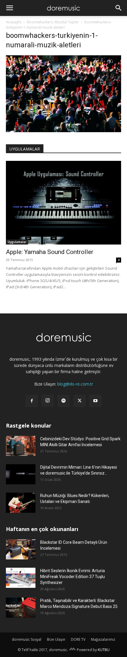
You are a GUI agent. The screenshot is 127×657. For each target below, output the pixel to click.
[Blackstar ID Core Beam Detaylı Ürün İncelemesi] (20, 549)
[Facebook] (32, 401)
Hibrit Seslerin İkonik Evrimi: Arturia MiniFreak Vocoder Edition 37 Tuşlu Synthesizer (72, 576)
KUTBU (104, 649)
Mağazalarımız (103, 639)
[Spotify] (63, 401)
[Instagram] (47, 401)
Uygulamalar (17, 242)
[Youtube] (95, 401)
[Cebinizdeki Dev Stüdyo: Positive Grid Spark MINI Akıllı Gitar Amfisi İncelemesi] (20, 446)
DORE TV (78, 639)
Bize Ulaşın (56, 639)
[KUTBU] (72, 649)
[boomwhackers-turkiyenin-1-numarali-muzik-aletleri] (63, 130)
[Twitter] (79, 401)
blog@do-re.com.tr (75, 384)
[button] (9, 8)
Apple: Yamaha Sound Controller (49, 251)
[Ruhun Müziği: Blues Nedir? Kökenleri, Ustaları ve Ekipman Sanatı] (20, 503)
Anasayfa (13, 22)
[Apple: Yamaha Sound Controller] (63, 203)
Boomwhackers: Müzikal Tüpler (53, 22)
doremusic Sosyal (26, 639)
